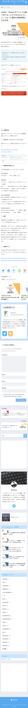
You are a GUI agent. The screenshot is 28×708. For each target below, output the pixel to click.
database (6, 589)
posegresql (6, 615)
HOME (15, 700)
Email (4, 381)
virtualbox (6, 639)
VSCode (5, 642)
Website (10, 336)
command (6, 585)
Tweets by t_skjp (5, 659)
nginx (4, 612)
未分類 (5, 649)
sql (4, 632)
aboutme (5, 579)
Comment (4, 355)
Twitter (4, 336)
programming (7, 619)
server (5, 625)
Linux (5, 605)
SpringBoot (6, 629)
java (4, 599)
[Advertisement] (14, 111)
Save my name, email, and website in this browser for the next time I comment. (14, 395)
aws (10, 276)
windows (5, 645)
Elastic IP (13, 279)
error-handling (7, 592)
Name (4, 374)
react (4, 622)
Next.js (5, 609)
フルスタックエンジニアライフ (14, 2)
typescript (6, 635)
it (3, 595)
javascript (6, 602)
